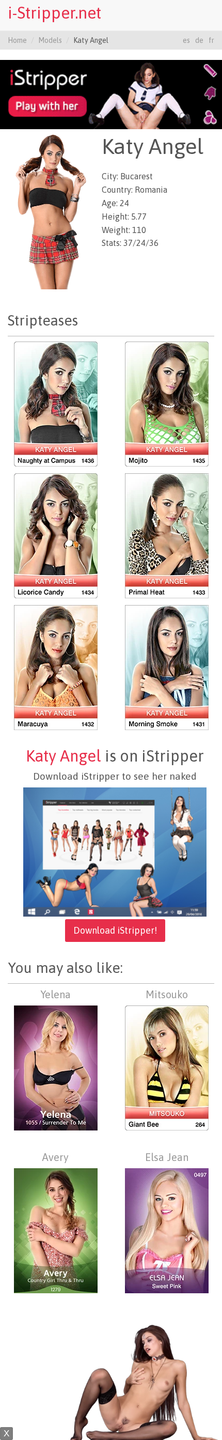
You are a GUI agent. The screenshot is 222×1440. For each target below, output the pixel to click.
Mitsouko (167, 994)
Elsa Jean (166, 1157)
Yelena (55, 994)
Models (50, 40)
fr (211, 40)
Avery (55, 1157)
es (186, 40)
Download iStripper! (115, 930)
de (199, 40)
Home (17, 40)
